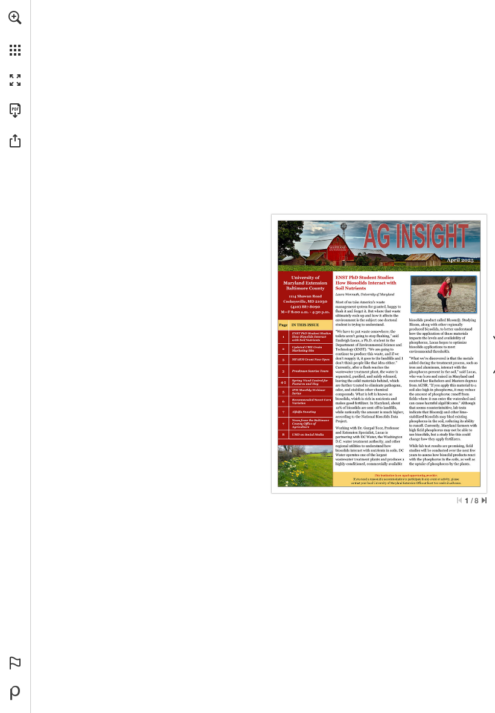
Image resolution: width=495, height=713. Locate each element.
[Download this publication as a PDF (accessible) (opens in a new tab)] (15, 110)
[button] (15, 17)
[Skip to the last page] (484, 500)
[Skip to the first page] (459, 500)
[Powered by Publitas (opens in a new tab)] (15, 693)
